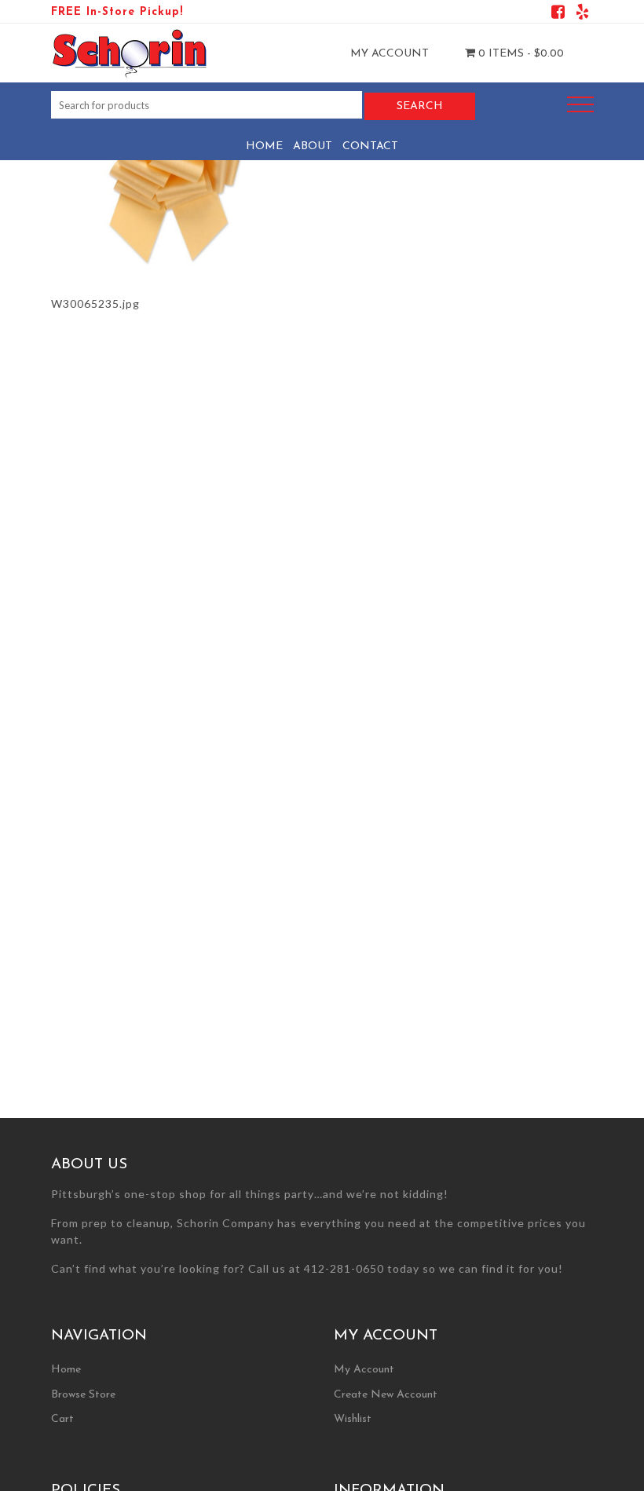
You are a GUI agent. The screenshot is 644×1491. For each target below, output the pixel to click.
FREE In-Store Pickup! (117, 12)
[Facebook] (558, 14)
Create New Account (385, 1395)
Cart (62, 1419)
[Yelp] (582, 14)
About (312, 146)
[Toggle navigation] (580, 104)
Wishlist (352, 1419)
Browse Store (83, 1395)
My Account (389, 54)
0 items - (519, 54)
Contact (370, 146)
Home (264, 146)
